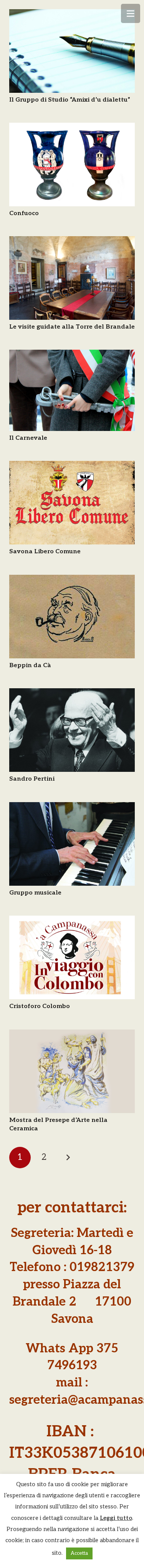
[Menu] (130, 13)
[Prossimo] (68, 1157)
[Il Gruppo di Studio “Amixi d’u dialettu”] (72, 51)
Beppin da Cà (30, 665)
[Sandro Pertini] (72, 730)
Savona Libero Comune (45, 551)
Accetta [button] (79, 1553)
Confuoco (24, 213)
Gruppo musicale (35, 892)
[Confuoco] (72, 164)
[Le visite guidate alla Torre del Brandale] (72, 277)
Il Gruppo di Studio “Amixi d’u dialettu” (69, 100)
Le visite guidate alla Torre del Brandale (72, 327)
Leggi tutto (116, 1518)
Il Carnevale (28, 438)
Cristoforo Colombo (39, 1006)
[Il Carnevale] (72, 390)
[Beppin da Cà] (72, 616)
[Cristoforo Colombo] (72, 957)
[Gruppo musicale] (72, 844)
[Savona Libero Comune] (72, 502)
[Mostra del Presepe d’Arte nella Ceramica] (72, 1071)
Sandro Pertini (32, 779)
